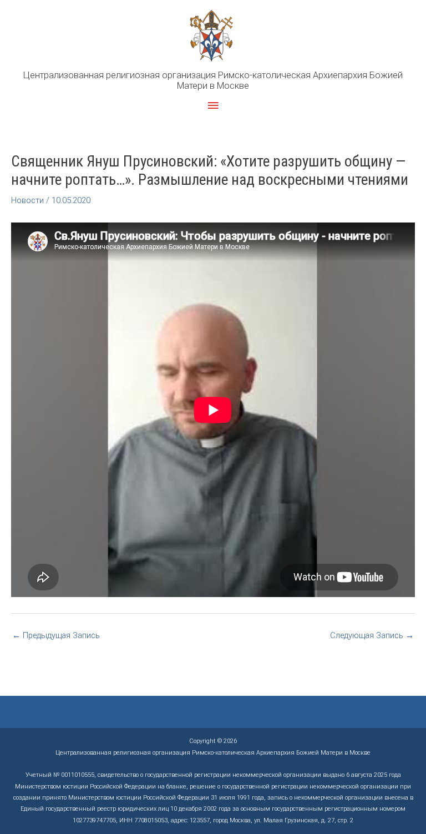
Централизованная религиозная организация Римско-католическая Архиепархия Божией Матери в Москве (213, 81)
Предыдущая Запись (56, 635)
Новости (27, 200)
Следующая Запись (372, 635)
